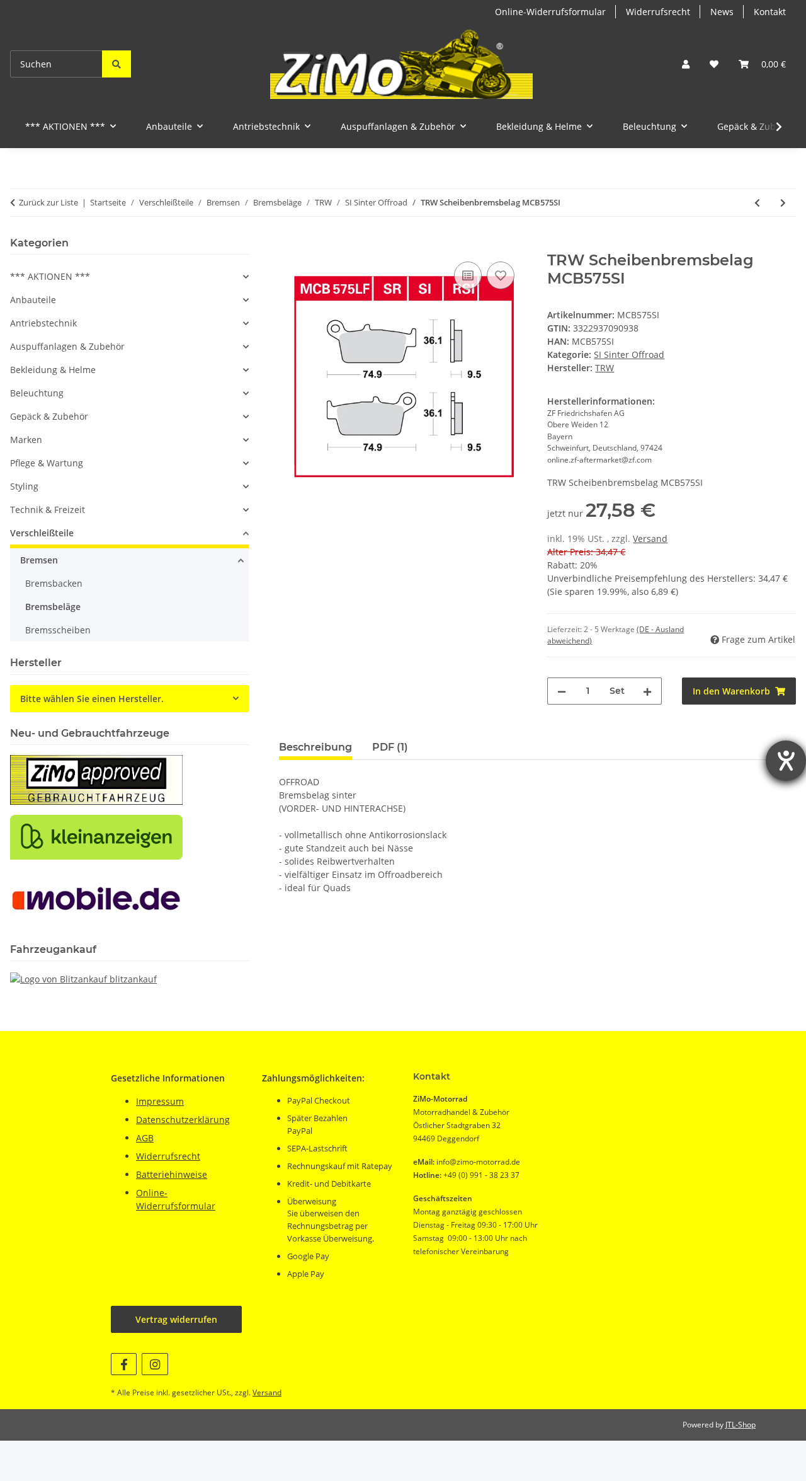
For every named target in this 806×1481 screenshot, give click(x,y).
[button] (686, 64)
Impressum (160, 1101)
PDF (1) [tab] (390, 747)
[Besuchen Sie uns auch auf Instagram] (154, 1364)
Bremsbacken (53, 583)
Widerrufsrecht (658, 12)
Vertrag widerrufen (176, 1319)
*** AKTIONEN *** (50, 276)
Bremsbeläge (53, 607)
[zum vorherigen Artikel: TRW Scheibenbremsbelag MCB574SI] (757, 202)
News (722, 12)
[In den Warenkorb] (289, 244)
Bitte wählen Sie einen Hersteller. (92, 699)
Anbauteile (33, 300)
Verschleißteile (42, 533)
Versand (650, 539)
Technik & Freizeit (47, 510)
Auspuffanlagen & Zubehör (67, 346)
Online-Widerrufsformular (550, 12)
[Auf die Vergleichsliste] (468, 275)
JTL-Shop (740, 1424)
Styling (24, 486)
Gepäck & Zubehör (49, 416)
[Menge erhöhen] (647, 691)
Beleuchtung (37, 393)
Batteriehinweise (171, 1174)
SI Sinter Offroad (629, 354)
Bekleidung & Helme (53, 370)
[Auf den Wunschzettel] (500, 275)
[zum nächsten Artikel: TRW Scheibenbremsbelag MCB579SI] (783, 202)
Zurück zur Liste (48, 202)
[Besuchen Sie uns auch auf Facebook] (124, 1364)
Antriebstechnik (43, 323)
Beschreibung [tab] (315, 747)
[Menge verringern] (562, 691)
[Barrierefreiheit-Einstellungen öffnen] (786, 760)
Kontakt (770, 12)
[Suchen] (116, 64)
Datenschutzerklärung (183, 1120)
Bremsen (39, 560)
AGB (145, 1138)
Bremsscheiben (58, 630)
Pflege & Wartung (46, 463)
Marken (26, 440)
